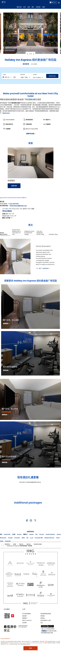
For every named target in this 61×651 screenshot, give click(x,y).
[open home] (2, 545)
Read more (6, 113)
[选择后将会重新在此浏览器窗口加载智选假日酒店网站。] (30, 584)
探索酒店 (42, 615)
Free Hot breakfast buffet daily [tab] (40, 233)
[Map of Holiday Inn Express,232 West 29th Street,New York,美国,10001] (13, 197)
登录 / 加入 (54, 2)
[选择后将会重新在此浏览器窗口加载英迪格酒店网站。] (9, 574)
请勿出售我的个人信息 (45, 620)
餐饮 (33, 7)
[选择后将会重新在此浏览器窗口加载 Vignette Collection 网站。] (40, 562)
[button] (59, 2)
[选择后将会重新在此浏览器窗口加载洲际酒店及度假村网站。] (30, 563)
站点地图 (24, 622)
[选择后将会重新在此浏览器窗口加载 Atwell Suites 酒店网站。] (20, 595)
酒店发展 (24, 615)
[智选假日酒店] (3, 2)
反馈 (41, 622)
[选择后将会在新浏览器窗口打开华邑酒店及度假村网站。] (43, 574)
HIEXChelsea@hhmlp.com (18, 205)
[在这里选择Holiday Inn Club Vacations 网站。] (40, 595)
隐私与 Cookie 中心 (27, 620)
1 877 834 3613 (22, 627)
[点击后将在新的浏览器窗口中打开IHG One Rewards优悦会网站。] (30, 603)
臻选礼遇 (19, 7)
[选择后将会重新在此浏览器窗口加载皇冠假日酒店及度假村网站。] (10, 584)
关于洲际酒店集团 (26, 613)
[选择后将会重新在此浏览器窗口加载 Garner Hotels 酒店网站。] (51, 584)
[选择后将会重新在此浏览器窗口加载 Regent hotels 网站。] (20, 563)
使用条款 (42, 618)
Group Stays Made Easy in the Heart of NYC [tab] (16, 232)
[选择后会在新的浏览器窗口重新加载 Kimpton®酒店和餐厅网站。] (51, 563)
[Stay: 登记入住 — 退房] (10, 77)
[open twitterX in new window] (34, 520)
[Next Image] (33, 54)
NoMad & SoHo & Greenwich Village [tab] (29, 233)
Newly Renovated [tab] (3, 233)
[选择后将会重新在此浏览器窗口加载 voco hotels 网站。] (26, 574)
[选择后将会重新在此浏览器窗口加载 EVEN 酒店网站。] (20, 584)
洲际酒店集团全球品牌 (45, 613)
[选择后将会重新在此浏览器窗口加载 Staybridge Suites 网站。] (30, 595)
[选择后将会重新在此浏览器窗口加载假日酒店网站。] (40, 584)
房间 (24, 7)
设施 (28, 7)
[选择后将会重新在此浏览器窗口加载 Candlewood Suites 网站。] (51, 595)
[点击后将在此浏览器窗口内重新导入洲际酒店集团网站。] (30, 552)
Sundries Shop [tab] (53, 234)
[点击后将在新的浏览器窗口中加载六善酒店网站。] (10, 563)
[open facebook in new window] (26, 520)
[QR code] (7, 615)
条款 (8, 642)
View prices (52, 76)
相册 (43, 7)
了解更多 (44, 631)
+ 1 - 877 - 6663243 (42, 268)
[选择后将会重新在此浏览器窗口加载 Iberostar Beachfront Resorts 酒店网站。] (51, 574)
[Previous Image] (28, 54)
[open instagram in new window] (30, 520)
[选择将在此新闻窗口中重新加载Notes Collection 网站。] (17, 574)
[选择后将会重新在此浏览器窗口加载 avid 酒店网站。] (10, 595)
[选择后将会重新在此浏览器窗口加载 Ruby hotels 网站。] (34, 574)
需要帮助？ (25, 618)
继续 (30, 648)
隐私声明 (4, 644)
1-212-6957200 (14, 203)
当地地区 (38, 7)
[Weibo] (12, 615)
